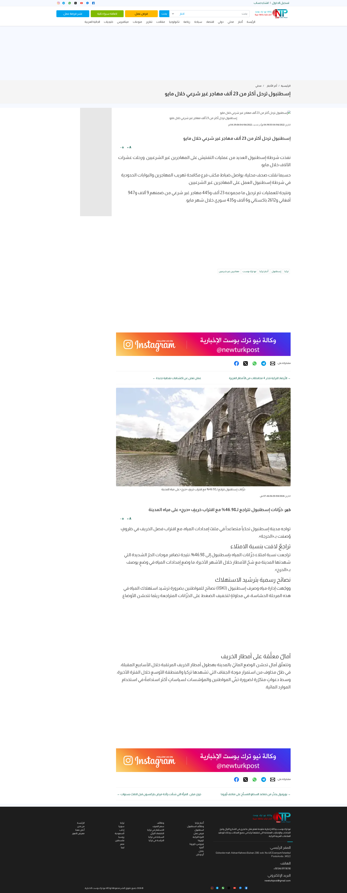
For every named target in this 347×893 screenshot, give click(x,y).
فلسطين (119, 840)
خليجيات (108, 21)
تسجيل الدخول (280, 2)
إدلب (121, 830)
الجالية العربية (92, 21)
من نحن (81, 826)
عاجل (201, 851)
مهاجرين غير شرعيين (229, 271)
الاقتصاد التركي (157, 833)
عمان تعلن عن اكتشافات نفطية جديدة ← (177, 378)
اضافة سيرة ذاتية (107, 13)
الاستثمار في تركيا (155, 830)
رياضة (186, 21)
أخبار (240, 21)
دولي (221, 21)
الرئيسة (251, 21)
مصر (122, 844)
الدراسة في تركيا (156, 840)
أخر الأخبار (272, 85)
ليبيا (122, 847)
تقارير (149, 21)
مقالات (160, 21)
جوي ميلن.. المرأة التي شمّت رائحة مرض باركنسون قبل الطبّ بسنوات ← (159, 794)
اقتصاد (210, 21)
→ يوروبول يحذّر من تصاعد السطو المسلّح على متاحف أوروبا (256, 794)
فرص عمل (141, 13)
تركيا (286, 271)
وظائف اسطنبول (195, 826)
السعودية (119, 833)
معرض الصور (78, 833)
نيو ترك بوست (249, 271)
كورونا (201, 840)
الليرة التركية (198, 837)
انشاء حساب (261, 2)
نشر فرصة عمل (72, 13)
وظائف (160, 822)
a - (122, 147)
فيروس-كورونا (197, 844)
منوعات (137, 21)
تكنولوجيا (174, 21)
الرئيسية (286, 85)
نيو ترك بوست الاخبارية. (95, 888)
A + (129, 147)
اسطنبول (199, 830)
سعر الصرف (158, 826)
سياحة (198, 21)
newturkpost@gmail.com (278, 880)
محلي (231, 21)
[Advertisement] (173, 53)
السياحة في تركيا (156, 837)
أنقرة (201, 847)
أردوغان (200, 854)
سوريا (121, 826)
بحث (164, 13)
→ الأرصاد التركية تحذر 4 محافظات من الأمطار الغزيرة (260, 378)
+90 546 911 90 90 (282, 868)
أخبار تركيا (264, 271)
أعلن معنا (80, 830)
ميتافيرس (123, 21)
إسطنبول (276, 271)
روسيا (121, 837)
